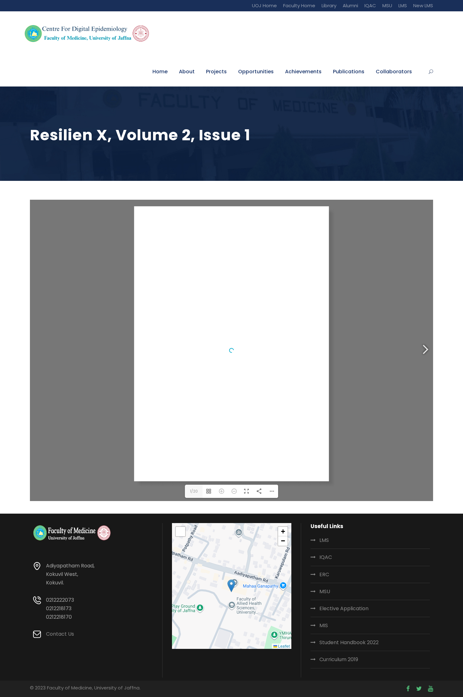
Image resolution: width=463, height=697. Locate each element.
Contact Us (60, 634)
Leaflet (283, 646)
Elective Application (344, 608)
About (187, 71)
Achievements (303, 71)
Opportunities (256, 71)
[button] (231, 585)
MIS (323, 625)
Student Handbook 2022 (349, 642)
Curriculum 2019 (338, 659)
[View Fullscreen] (180, 531)
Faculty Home (299, 5)
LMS (402, 5)
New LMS (423, 5)
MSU (387, 5)
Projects (216, 71)
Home (160, 71)
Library (329, 5)
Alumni (350, 5)
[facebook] (408, 689)
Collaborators (394, 71)
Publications (348, 71)
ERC (324, 574)
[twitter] (419, 689)
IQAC (370, 5)
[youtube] (430, 689)
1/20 (194, 491)
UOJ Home (264, 5)
